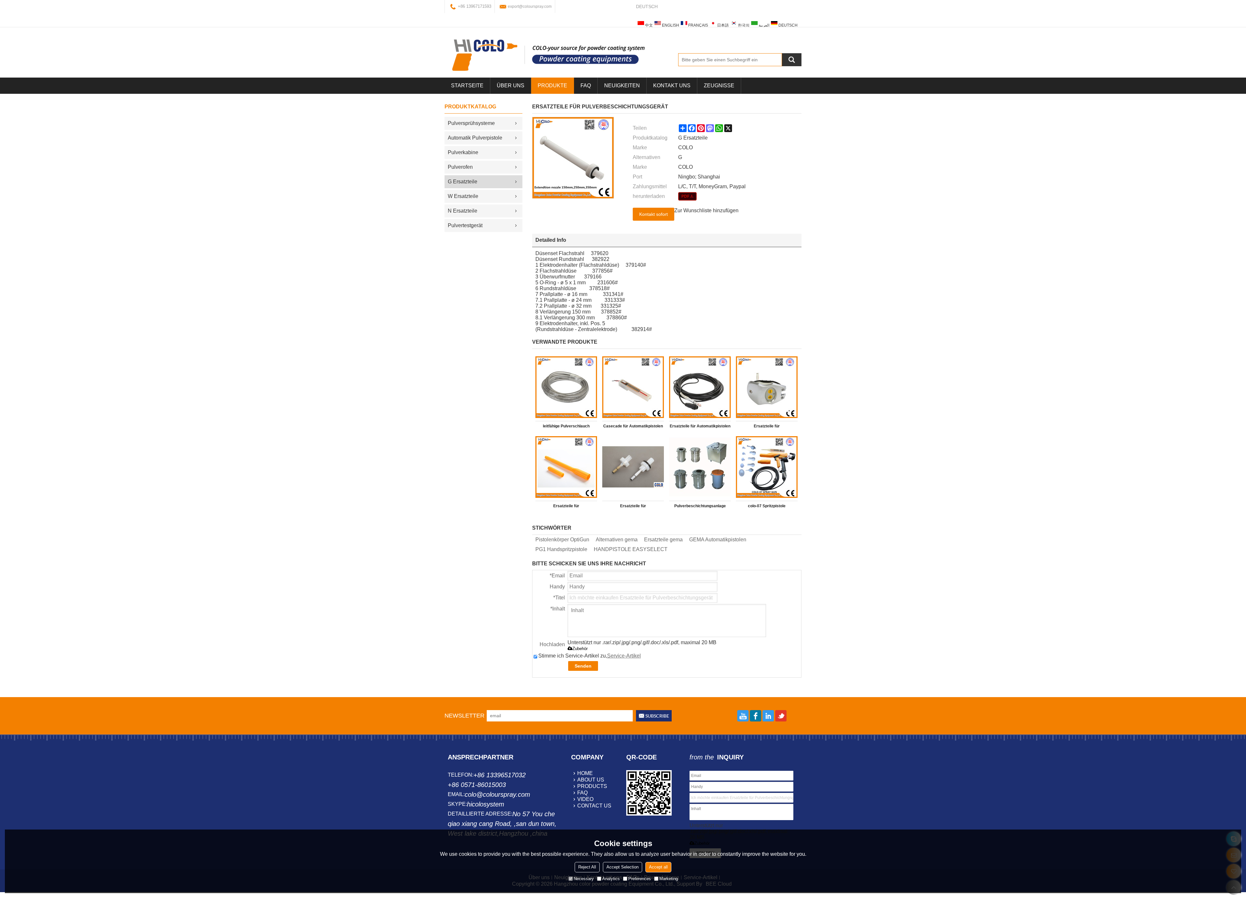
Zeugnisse (719, 85)
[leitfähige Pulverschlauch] (566, 387)
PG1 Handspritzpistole (561, 549)
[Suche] (791, 59)
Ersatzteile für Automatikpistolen (700, 426)
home (585, 773)
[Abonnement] (654, 715)
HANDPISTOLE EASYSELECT (630, 549)
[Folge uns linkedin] (768, 715)
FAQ (585, 85)
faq (582, 792)
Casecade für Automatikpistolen (633, 426)
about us (590, 779)
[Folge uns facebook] (755, 715)
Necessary (584, 878)
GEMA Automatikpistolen (717, 539)
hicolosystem (485, 804)
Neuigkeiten (622, 85)
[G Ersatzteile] (687, 196)
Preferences (639, 878)
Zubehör (580, 648)
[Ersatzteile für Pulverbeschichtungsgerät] (767, 387)
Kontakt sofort (653, 214)
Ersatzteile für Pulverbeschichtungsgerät (766, 427)
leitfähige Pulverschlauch (566, 426)
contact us (594, 805)
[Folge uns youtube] (743, 715)
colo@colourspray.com (497, 794)
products (592, 786)
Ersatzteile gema (663, 539)
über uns (510, 85)
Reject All (587, 867)
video (585, 799)
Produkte (552, 85)
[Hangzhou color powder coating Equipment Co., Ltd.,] (548, 55)
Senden (583, 666)
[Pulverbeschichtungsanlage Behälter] (700, 467)
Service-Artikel (624, 655)
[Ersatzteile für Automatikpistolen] (700, 387)
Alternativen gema (617, 539)
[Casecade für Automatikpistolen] (633, 387)
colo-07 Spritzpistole (767, 506)
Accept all (658, 867)
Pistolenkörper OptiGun (562, 539)
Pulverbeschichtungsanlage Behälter (700, 507)
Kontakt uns (671, 85)
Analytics (611, 878)
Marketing (668, 878)
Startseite (467, 85)
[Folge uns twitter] (781, 715)
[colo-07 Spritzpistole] (767, 467)
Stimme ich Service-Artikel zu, (589, 655)
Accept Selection (622, 867)
